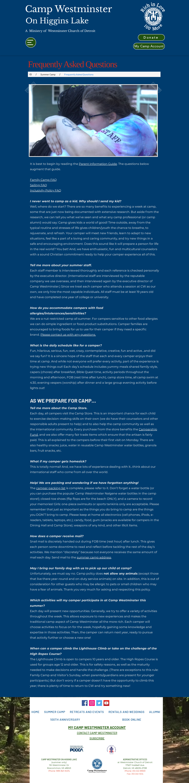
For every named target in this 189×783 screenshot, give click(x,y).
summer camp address (94, 557)
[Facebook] (85, 703)
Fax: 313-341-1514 (135, 774)
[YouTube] (106, 703)
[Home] (30, 74)
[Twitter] (99, 703)
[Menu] (31, 42)
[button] (54, 712)
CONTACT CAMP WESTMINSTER (97, 733)
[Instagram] (92, 703)
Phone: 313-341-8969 (135, 771)
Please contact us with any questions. (68, 334)
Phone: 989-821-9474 (59, 771)
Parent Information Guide (98, 164)
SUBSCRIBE (97, 738)
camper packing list (50, 488)
